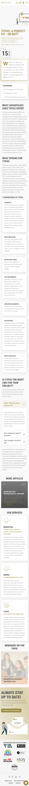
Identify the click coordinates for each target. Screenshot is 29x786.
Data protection (19, 781)
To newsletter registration (11, 710)
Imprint (11, 783)
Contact (18, 783)
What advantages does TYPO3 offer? (14, 89)
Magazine (7, 44)
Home (2, 44)
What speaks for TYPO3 (10, 93)
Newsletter (8, 781)
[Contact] (20, 3)
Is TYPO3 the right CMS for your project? (15, 97)
